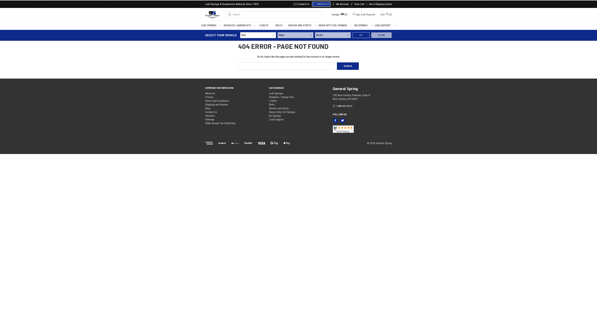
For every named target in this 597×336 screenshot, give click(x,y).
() (386, 14)
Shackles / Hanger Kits (237, 25)
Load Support (383, 25)
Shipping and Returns (216, 104)
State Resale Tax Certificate (220, 123)
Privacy (209, 97)
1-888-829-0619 (322, 4)
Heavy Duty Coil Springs (333, 25)
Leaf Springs (208, 25)
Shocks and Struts (299, 25)
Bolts (278, 25)
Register (370, 14)
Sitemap (209, 119)
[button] (339, 14)
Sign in (359, 14)
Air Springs (361, 25)
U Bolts (263, 25)
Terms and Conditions (217, 100)
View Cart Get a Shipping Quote (373, 4)
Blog (207, 108)
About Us (210, 93)
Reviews (210, 115)
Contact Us (303, 4)
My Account (342, 4)
